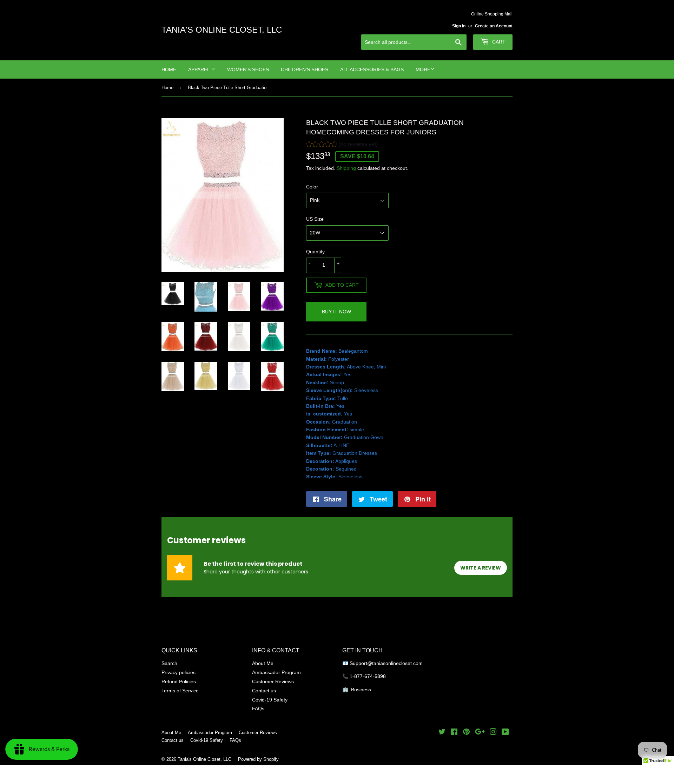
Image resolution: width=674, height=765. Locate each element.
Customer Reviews (273, 681)
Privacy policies (178, 672)
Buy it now (336, 311)
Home (168, 69)
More (423, 69)
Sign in (458, 25)
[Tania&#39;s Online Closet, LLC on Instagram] (493, 733)
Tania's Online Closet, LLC (221, 30)
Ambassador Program (276, 672)
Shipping (346, 168)
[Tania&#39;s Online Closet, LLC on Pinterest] (466, 733)
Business (361, 689)
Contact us (264, 690)
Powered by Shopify (258, 759)
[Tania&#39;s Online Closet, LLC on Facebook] (454, 733)
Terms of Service (180, 690)
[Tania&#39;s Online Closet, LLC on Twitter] (441, 733)
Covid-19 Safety (270, 700)
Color (312, 186)
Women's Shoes (248, 69)
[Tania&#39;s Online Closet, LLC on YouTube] (505, 733)
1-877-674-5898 (368, 676)
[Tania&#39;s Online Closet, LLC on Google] (480, 733)
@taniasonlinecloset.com (395, 663)
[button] (342, 145)
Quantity (315, 251)
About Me (262, 663)
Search (169, 663)
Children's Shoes (304, 69)
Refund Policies (178, 681)
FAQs (258, 708)
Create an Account (494, 25)
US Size (315, 219)
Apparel (199, 69)
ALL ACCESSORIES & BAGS (372, 69)
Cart (498, 42)
